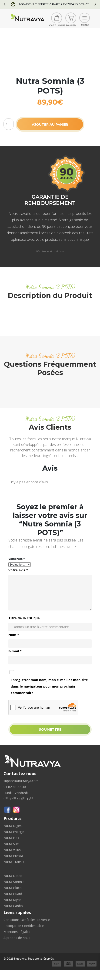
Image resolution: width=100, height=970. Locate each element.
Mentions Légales (16, 931)
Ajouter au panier (50, 124)
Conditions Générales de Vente (26, 919)
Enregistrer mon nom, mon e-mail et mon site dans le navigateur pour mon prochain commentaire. (49, 686)
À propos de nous (16, 938)
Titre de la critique (24, 618)
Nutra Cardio (13, 906)
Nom (13, 634)
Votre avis (18, 570)
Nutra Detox (12, 875)
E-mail (15, 651)
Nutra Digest (13, 825)
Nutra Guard (12, 894)
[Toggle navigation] (84, 18)
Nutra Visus (12, 850)
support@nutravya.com (21, 781)
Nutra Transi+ (13, 862)
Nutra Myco (12, 900)
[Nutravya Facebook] (7, 810)
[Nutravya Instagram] (16, 810)
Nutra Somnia (13, 881)
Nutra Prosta (13, 856)
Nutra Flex (11, 837)
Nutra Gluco (12, 888)
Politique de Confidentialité (23, 925)
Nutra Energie (13, 831)
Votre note (16, 558)
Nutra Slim (11, 844)
